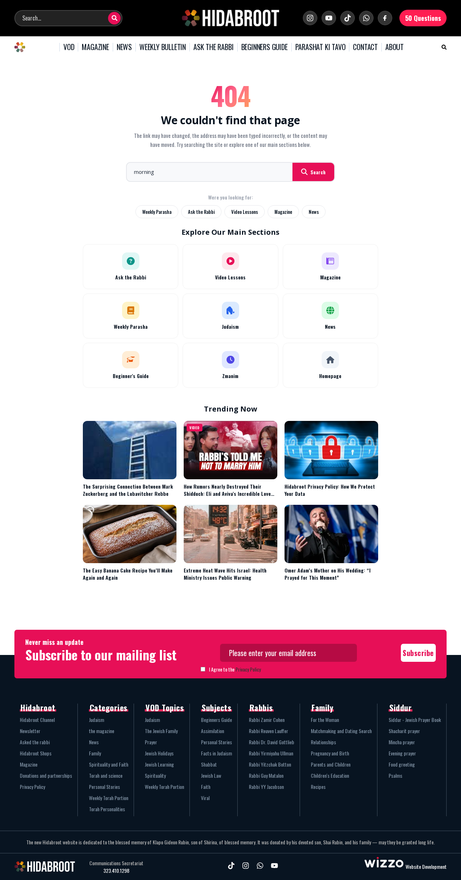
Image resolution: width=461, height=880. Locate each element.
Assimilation (212, 731)
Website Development (426, 866)
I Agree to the (235, 669)
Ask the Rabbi (201, 211)
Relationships (323, 742)
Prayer (151, 742)
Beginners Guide (216, 719)
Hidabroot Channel (37, 719)
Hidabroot (38, 707)
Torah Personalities (107, 809)
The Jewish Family (161, 731)
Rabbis (261, 707)
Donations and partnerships (46, 775)
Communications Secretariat (116, 863)
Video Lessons (244, 211)
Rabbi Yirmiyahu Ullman (271, 753)
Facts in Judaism (216, 753)
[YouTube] (329, 18)
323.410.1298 (116, 870)
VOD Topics (165, 707)
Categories (108, 707)
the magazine (101, 731)
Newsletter (30, 731)
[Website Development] (384, 866)
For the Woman (325, 719)
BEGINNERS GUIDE (264, 47)
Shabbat (209, 764)
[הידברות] (230, 18)
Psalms (395, 775)
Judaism (96, 719)
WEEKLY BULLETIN (162, 47)
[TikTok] (347, 18)
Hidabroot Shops (36, 753)
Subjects (216, 707)
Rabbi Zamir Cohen (267, 719)
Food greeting (402, 764)
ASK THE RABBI (213, 47)
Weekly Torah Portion (108, 798)
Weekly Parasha (156, 211)
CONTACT (365, 47)
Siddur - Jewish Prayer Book (415, 719)
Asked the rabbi (35, 742)
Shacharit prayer (404, 731)
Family (95, 753)
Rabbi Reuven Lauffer (268, 731)
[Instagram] (310, 18)
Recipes (318, 786)
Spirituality (155, 775)
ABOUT (394, 47)
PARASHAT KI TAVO (320, 47)
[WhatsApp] (366, 18)
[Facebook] (385, 18)
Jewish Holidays (159, 753)
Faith (205, 786)
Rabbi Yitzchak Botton (270, 764)
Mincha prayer (402, 742)
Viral (205, 798)
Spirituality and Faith (108, 764)
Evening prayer (402, 753)
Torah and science (105, 775)
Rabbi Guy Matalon (266, 775)
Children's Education (330, 775)
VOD (68, 47)
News (314, 211)
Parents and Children (330, 764)
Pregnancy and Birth (330, 753)
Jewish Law (211, 775)
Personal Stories (104, 786)
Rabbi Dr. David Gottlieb (271, 742)
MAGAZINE (95, 47)
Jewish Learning (159, 764)
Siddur (400, 707)
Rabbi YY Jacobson (266, 786)
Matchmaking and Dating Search (341, 731)
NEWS (124, 47)
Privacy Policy (248, 669)
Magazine (283, 211)
